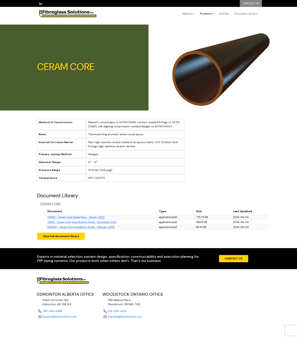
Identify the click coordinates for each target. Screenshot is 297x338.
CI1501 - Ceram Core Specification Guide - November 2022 (81, 222)
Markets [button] (187, 13)
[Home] (71, 13)
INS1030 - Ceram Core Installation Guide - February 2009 (81, 227)
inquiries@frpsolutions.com (60, 316)
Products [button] (206, 13)
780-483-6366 (52, 311)
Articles (224, 13)
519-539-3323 (117, 311)
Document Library (245, 13)
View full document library (61, 236)
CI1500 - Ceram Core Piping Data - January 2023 (75, 217)
